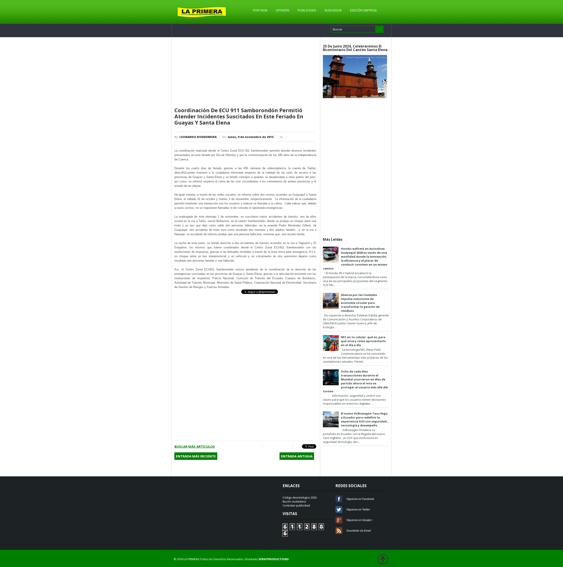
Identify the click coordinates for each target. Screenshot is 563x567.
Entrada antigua (297, 456)
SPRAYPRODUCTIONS (273, 559)
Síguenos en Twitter (338, 509)
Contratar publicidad (296, 505)
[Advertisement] (245, 72)
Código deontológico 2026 (300, 497)
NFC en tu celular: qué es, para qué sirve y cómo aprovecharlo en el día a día (363, 341)
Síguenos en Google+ (338, 520)
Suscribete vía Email (338, 530)
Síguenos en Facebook (338, 499)
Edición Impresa (363, 10)
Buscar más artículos (194, 446)
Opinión (282, 10)
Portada (260, 10)
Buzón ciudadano (294, 501)
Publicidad (307, 10)
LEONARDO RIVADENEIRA (198, 137)
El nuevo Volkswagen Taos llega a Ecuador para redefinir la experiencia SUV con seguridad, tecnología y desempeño (364, 419)
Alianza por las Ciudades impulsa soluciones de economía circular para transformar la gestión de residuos (360, 303)
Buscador (333, 10)
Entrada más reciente (196, 456)
